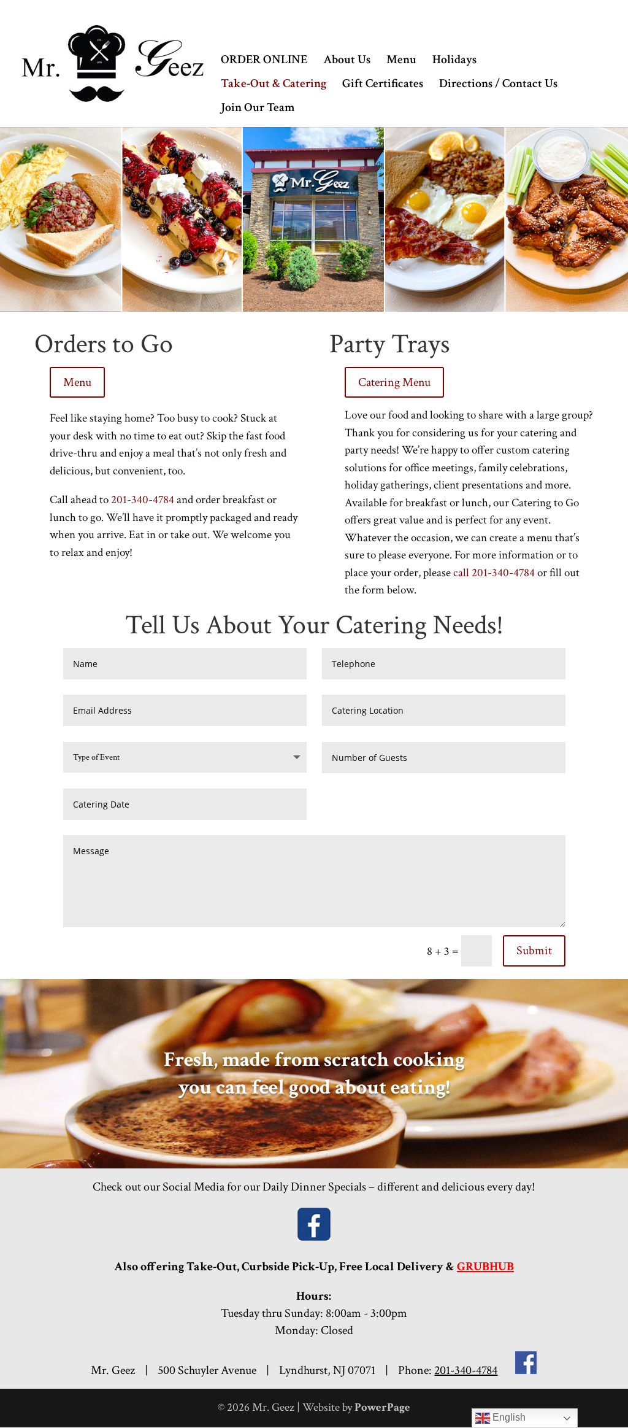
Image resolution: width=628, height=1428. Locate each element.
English (508, 1417)
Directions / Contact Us (498, 85)
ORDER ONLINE (264, 61)
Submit (534, 951)
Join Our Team (257, 109)
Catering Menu (394, 382)
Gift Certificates (382, 85)
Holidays (454, 61)
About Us (346, 61)
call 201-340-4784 (494, 573)
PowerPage (382, 1407)
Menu (401, 61)
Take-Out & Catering (273, 85)
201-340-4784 (142, 500)
